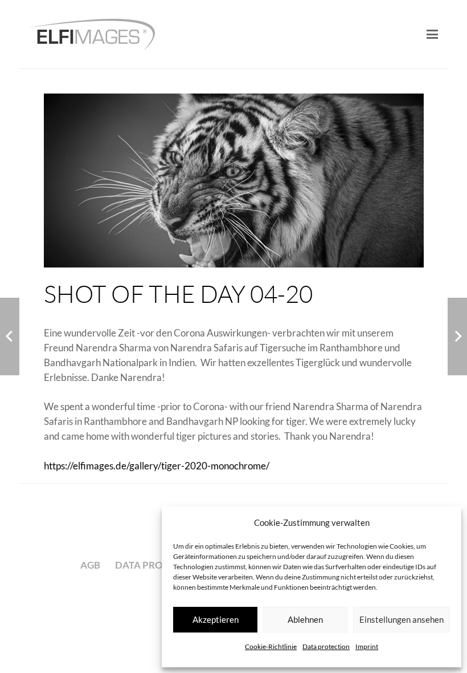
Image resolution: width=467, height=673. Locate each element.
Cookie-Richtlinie (271, 646)
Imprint (366, 646)
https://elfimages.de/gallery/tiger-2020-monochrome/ (156, 466)
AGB (90, 565)
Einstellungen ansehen (401, 619)
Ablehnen (305, 619)
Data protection (326, 646)
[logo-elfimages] (92, 34)
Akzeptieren (215, 619)
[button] (432, 34)
